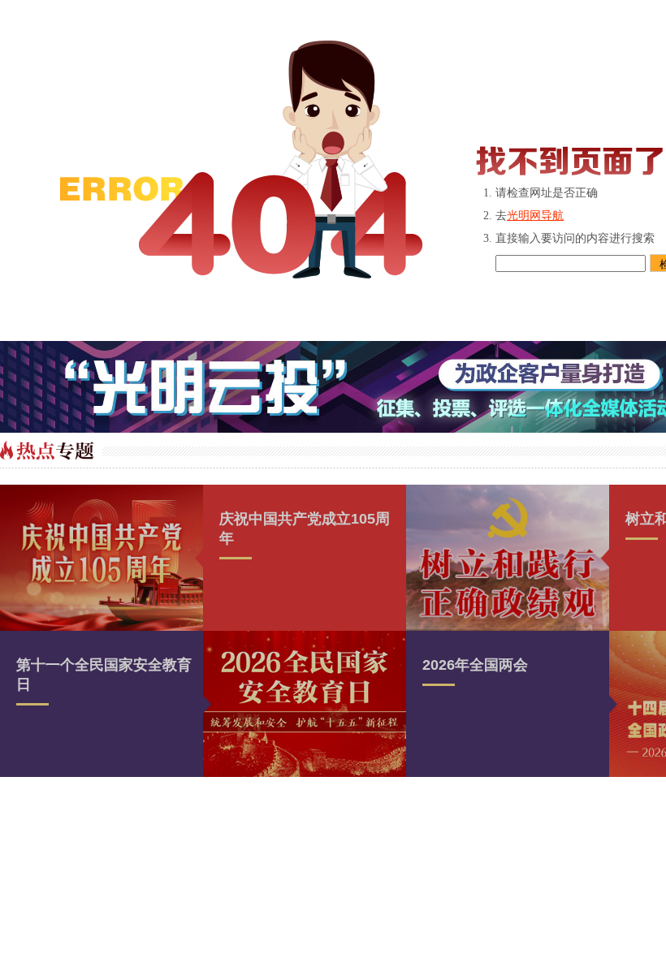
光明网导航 (535, 215)
